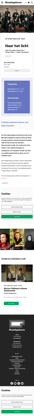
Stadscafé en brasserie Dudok (17, 359)
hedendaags (8, 56)
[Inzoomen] (11, 249)
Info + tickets (11, 303)
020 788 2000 (17, 336)
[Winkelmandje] (29, 2)
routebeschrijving (17, 347)
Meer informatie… (8, 201)
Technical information (19, 368)
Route (17, 358)
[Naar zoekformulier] (32, 2)
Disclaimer (17, 373)
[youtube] (15, 383)
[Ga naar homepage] (13, 2)
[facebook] (11, 383)
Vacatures (17, 363)
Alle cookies (17, 216)
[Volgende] (30, 239)
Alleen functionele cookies (17, 207)
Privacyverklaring (17, 365)
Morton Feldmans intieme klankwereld (15, 289)
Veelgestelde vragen (17, 356)
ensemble (5, 183)
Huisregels (17, 366)
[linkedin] (18, 383)
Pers (17, 370)
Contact (17, 372)
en (25, 2)
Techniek (11, 368)
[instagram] (22, 383)
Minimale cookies (17, 211)
